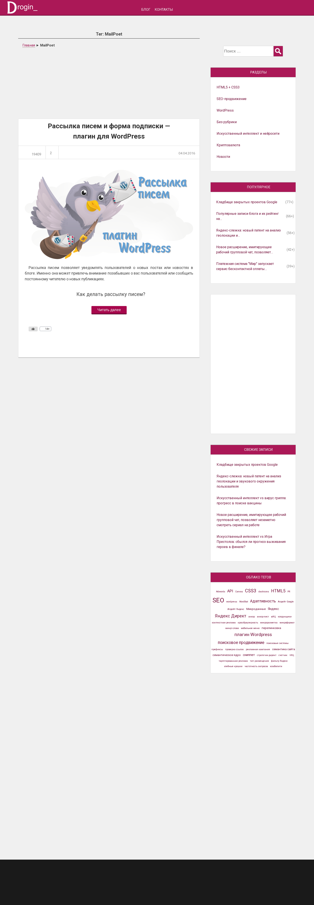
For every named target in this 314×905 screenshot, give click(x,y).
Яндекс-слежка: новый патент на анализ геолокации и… (248, 232)
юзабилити (276, 666)
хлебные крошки (233, 666)
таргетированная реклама (233, 661)
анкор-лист (263, 616)
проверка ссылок (234, 649)
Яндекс (273, 609)
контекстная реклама (224, 622)
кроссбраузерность (248, 622)
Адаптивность (263, 601)
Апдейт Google (286, 601)
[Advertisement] (109, 82)
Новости (223, 157)
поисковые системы (277, 643)
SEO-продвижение (232, 99)
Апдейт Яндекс (235, 609)
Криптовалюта (228, 145)
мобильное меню (250, 628)
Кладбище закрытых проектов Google (246, 202)
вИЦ (273, 616)
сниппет (249, 655)
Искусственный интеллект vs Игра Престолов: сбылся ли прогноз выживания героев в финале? (251, 542)
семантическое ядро (227, 655)
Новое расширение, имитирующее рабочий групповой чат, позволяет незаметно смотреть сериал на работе (251, 520)
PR (289, 591)
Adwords (220, 591)
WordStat (243, 601)
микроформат (287, 622)
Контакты (164, 9)
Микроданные (256, 609)
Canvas (239, 591)
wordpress (231, 601)
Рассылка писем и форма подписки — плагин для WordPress (109, 131)
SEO (218, 600)
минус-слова (232, 628)
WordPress (225, 110)
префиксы (217, 649)
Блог (145, 9)
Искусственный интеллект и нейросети (248, 133)
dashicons (263, 591)
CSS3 (250, 590)
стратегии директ (266, 655)
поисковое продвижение (241, 642)
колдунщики (285, 616)
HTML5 (278, 590)
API (230, 591)
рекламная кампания (258, 649)
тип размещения (259, 661)
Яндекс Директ (230, 615)
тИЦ (291, 655)
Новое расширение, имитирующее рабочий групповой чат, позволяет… (244, 249)
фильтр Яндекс (279, 661)
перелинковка (271, 628)
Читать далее (109, 310)
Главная (28, 45)
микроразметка (268, 622)
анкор (251, 616)
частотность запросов (256, 666)
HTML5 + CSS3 (228, 87)
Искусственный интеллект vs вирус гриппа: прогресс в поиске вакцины (251, 500)
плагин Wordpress (253, 634)
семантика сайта (283, 649)
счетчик (283, 655)
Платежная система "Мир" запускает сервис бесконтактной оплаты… (245, 266)
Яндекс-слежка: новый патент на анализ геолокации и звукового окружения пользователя (249, 481)
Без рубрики (227, 122)
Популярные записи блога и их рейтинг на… (247, 216)
